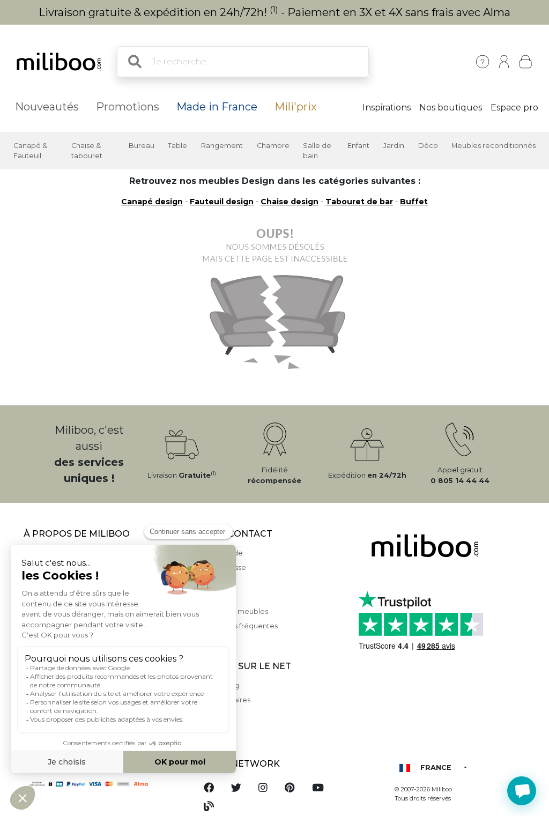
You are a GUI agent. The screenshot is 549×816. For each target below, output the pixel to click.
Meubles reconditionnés (493, 146)
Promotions (127, 106)
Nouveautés (47, 106)
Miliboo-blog (217, 685)
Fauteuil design (222, 201)
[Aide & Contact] (482, 62)
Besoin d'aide (219, 553)
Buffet (414, 201)
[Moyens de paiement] (103, 783)
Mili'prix (295, 106)
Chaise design (289, 201)
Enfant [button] (358, 146)
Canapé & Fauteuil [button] (30, 151)
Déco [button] (428, 146)
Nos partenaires (222, 700)
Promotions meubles (231, 611)
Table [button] (177, 146)
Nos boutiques (450, 107)
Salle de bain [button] (317, 151)
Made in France (216, 106)
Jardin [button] (393, 146)
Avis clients (214, 582)
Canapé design (152, 201)
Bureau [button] (141, 146)
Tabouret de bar (359, 201)
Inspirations (386, 107)
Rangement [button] (222, 146)
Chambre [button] (273, 146)
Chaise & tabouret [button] (86, 151)
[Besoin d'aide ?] (521, 790)
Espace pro (514, 107)
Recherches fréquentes (236, 626)
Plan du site (215, 596)
